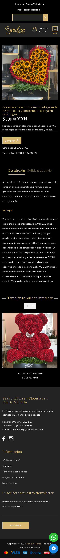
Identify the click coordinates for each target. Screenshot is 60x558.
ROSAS (20, 153)
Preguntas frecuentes (13, 477)
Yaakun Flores (33, 543)
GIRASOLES (30, 153)
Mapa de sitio (9, 483)
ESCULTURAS (21, 147)
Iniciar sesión (23, 10)
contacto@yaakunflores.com (28, 429)
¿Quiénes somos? (11, 460)
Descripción (16, 171)
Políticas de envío (40, 171)
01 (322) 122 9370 (22, 425)
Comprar (10, 140)
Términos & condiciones (14, 471)
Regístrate (36, 10)
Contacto (7, 465)
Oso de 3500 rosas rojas (30, 373)
